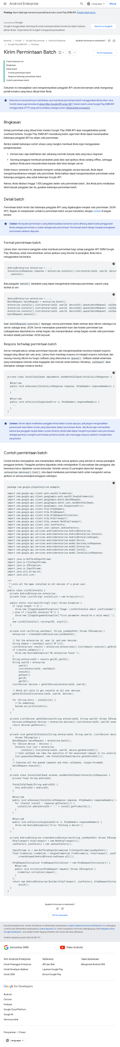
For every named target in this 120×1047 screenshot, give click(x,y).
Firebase (8, 1004)
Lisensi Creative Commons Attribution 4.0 (86, 925)
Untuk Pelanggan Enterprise (17, 964)
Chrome (8, 999)
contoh (97, 211)
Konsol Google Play (51, 974)
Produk (18, 40)
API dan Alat (48, 964)
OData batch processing (78, 108)
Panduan (35, 44)
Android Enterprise (23, 4)
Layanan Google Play (52, 969)
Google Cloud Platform (15, 1009)
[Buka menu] (5, 4)
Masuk (113, 4)
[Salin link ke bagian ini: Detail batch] (27, 199)
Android (8, 994)
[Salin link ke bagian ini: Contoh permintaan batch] (50, 453)
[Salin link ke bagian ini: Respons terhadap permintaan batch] (60, 344)
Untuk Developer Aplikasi (16, 969)
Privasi (22, 1032)
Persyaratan (10, 1032)
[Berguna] (109, 40)
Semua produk (11, 1019)
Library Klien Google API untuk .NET (56, 104)
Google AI (8, 1014)
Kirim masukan (104, 52)
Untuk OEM (9, 974)
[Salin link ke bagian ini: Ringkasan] (24, 122)
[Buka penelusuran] (82, 4)
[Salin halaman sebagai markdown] (70, 52)
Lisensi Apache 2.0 (47, 929)
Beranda (7, 40)
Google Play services (35, 40)
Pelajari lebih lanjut (86, 12)
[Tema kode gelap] (113, 263)
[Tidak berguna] (114, 40)
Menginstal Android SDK (93, 964)
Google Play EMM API (17, 44)
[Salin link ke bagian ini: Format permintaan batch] (44, 243)
